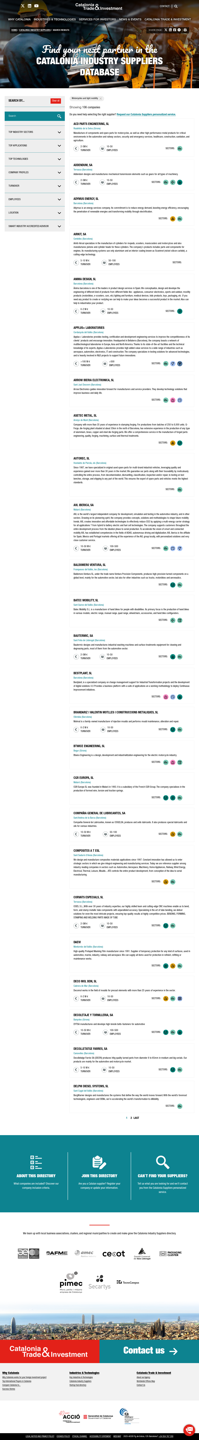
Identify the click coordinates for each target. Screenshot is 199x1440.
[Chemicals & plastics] (173, 834)
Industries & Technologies (55, 19)
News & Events (130, 19)
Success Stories (8, 1389)
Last (136, 1118)
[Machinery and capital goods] (180, 182)
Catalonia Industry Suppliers (35, 30)
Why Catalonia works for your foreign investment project (24, 1377)
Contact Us (141, 1385)
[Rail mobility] (180, 882)
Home (14, 30)
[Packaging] (166, 966)
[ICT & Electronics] (173, 400)
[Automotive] (180, 148)
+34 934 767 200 (166, 1436)
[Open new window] (142, 1253)
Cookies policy (63, 1436)
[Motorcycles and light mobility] (187, 148)
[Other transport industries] (173, 182)
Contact (164, 6)
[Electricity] (180, 311)
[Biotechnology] (180, 363)
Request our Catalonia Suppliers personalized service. (146, 114)
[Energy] (173, 219)
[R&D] (173, 363)
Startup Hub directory (77, 1385)
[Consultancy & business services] (180, 400)
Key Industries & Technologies (81, 1377)
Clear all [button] (55, 101)
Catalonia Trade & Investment (168, 19)
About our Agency (143, 1377)
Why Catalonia (19, 19)
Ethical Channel (79, 1436)
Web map (117, 1436)
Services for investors (97, 19)
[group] (35, 132)
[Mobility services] (180, 620)
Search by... (17, 101)
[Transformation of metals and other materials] (180, 443)
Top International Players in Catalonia (16, 1381)
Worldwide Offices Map (146, 1381)
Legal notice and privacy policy (40, 1436)
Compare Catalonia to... (11, 1385)
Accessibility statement (100, 1436)
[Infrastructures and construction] (180, 998)
